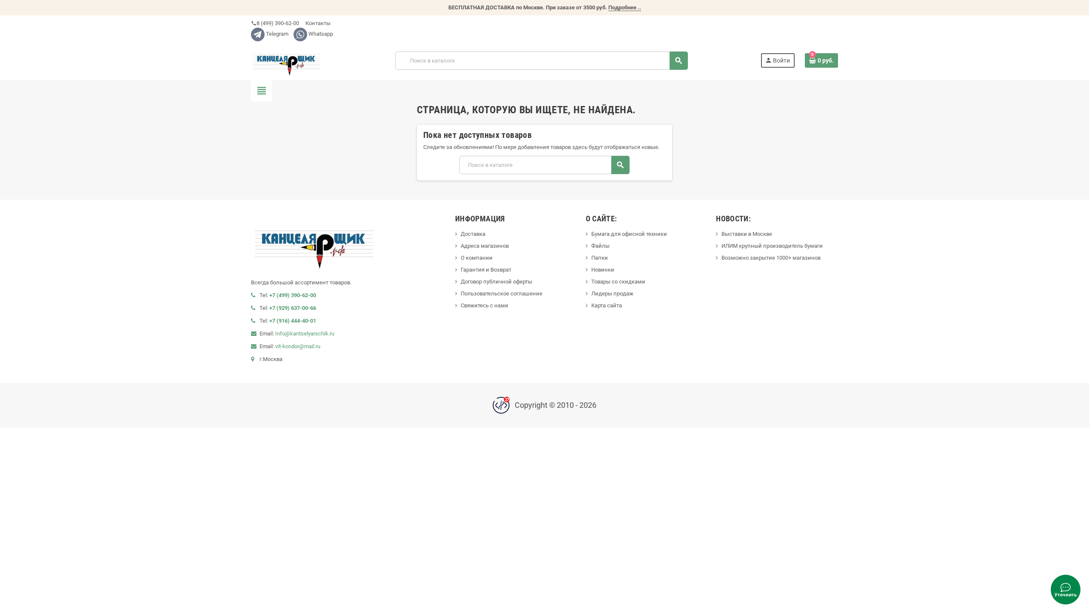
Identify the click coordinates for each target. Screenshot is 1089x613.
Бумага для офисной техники (629, 234)
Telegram (276, 34)
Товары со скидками (618, 281)
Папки (599, 258)
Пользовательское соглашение (501, 293)
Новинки (602, 269)
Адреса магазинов (485, 246)
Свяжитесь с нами (484, 305)
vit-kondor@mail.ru (297, 346)
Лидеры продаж (612, 293)
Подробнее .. (624, 7)
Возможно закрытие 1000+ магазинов (771, 258)
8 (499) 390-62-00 (275, 23)
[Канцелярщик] (286, 60)
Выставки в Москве (746, 234)
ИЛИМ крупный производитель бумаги (772, 246)
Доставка (473, 234)
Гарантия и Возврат (486, 269)
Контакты (317, 23)
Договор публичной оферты (496, 281)
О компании (477, 258)
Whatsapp (320, 34)
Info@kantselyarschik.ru (304, 333)
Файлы (600, 246)
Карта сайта (606, 305)
